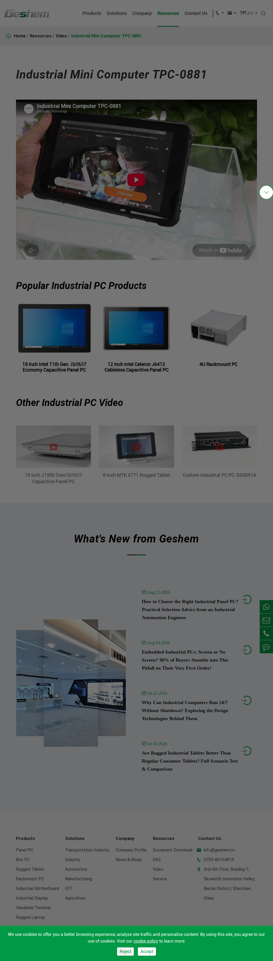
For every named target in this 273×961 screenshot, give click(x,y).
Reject (125, 951)
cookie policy (146, 941)
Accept (146, 951)
